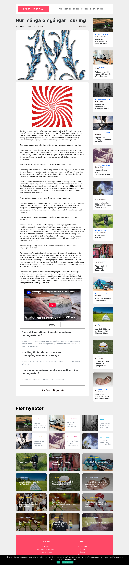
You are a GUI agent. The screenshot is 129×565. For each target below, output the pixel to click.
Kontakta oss (96, 9)
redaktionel (84, 26)
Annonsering (65, 9)
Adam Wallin (99, 101)
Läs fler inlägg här (52, 390)
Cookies (84, 9)
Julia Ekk (98, 134)
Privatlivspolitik (67, 562)
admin (97, 68)
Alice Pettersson (100, 36)
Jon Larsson (38, 26)
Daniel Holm (99, 167)
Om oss (76, 9)
